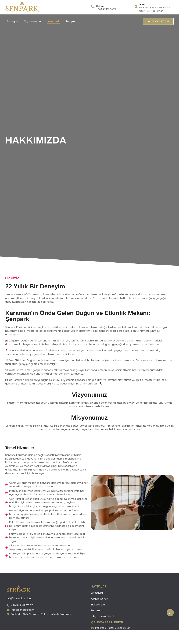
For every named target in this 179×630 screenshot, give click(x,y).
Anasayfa (12, 21)
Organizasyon (32, 21)
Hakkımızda (53, 21)
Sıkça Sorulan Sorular (103, 616)
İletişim (70, 21)
